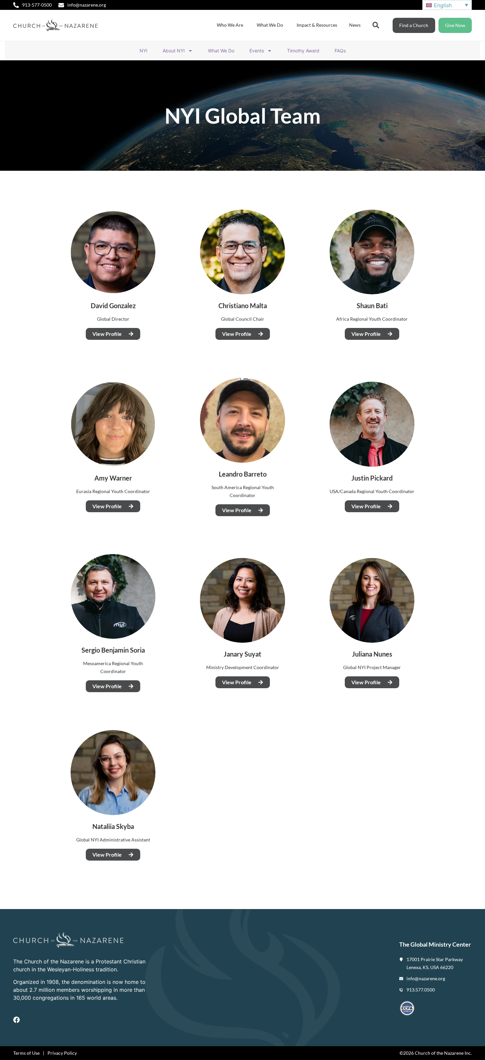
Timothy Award (303, 50)
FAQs (340, 50)
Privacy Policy (62, 1053)
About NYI (174, 50)
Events (256, 50)
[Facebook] (16, 1019)
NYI (143, 50)
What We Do (221, 50)
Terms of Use (26, 1053)
